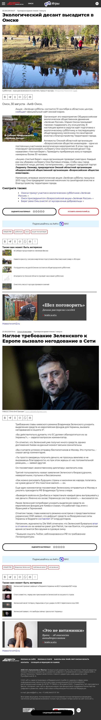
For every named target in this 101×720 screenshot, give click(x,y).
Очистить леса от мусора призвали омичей (31, 284)
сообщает (21, 112)
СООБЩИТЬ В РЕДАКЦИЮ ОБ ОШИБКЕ (45, 662)
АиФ (75, 91)
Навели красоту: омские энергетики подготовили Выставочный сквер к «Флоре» (47, 259)
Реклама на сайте (28, 659)
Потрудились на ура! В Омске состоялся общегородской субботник (42, 268)
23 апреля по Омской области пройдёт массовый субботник (39, 276)
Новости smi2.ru (11, 323)
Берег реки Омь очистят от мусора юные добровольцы (51, 201)
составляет (44, 519)
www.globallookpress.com (36, 412)
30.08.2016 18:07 (8, 11)
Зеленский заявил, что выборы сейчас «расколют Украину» (38, 611)
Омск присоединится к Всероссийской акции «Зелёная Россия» (56, 198)
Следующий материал (52, 713)
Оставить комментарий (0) (79, 211)
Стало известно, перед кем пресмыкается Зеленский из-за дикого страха (44, 595)
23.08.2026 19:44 (8, 332)
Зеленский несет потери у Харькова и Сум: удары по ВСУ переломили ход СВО (46, 603)
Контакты (25, 662)
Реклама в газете (45, 659)
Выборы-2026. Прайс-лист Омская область (71, 659)
